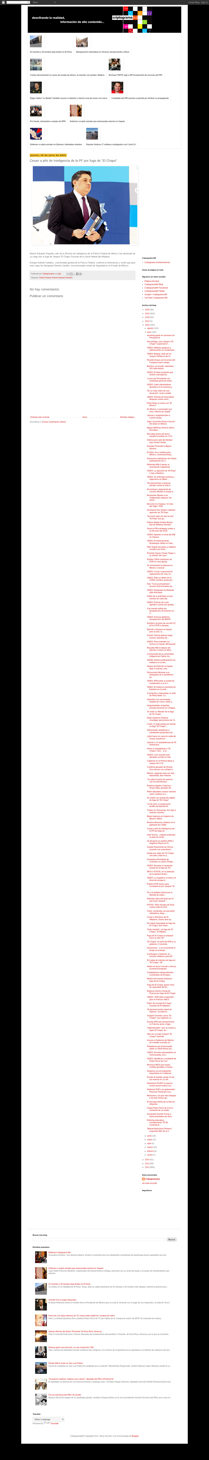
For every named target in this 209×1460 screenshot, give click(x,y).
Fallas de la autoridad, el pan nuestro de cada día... (160, 597)
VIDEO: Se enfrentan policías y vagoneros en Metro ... (160, 478)
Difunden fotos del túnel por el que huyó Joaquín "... (160, 900)
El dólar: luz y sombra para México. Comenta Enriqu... (160, 453)
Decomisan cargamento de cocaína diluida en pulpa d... (160, 490)
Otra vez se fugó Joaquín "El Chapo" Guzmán (159, 1035)
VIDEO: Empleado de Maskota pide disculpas (160, 591)
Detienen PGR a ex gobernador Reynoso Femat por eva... (161, 1090)
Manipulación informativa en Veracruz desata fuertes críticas (102, 52)
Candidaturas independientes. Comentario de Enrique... (160, 973)
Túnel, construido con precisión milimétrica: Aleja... (161, 912)
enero (150, 1155)
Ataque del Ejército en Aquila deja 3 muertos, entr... (160, 667)
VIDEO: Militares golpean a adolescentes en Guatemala (160, 349)
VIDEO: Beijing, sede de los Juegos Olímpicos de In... (159, 355)
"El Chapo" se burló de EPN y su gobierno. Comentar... (161, 943)
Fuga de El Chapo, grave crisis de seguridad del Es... (160, 986)
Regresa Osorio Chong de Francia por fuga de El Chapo (161, 992)
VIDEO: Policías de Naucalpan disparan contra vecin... (160, 398)
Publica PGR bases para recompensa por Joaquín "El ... (161, 886)
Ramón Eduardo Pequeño (62, 278)
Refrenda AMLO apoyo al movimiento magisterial (158, 465)
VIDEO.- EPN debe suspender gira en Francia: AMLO (160, 998)
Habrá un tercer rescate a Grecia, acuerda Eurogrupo (161, 967)
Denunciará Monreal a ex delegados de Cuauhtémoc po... (160, 674)
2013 (147, 1163)
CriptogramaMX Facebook (156, 288)
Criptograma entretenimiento (157, 262)
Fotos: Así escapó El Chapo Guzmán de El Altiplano (159, 1004)
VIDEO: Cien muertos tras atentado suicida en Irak (159, 756)
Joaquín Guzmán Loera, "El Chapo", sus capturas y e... (160, 1016)
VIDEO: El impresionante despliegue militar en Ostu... (160, 542)
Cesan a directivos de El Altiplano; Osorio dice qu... (160, 918)
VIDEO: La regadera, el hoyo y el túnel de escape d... (161, 879)
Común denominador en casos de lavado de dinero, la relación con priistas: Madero (67, 75)
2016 (147, 321)
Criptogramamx (152, 1179)
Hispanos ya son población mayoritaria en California (159, 1072)
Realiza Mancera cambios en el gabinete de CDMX (161, 823)
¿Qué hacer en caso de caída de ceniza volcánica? (161, 737)
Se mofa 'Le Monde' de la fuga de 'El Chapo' (160, 713)
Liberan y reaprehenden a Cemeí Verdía (158, 416)
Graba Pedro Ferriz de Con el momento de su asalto (160, 1109)
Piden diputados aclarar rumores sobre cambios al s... (161, 793)
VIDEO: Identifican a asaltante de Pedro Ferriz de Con (161, 1059)
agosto (150, 328)
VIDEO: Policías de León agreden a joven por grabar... (161, 603)
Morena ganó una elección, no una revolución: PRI (71, 1347)
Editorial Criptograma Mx (59, 1252)
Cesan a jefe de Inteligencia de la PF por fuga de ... (161, 829)
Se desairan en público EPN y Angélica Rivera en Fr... (160, 842)
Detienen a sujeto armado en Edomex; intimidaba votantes (56, 144)
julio (149, 332)
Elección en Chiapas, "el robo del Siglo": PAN (160, 505)
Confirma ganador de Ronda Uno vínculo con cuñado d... (160, 768)
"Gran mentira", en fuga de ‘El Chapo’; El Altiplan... (160, 930)
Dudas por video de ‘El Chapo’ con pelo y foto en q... (160, 854)
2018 (147, 317)
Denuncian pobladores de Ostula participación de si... (161, 459)
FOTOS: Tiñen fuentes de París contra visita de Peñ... (160, 906)
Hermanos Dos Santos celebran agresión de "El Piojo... (161, 511)
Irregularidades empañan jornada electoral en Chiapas (161, 706)
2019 (147, 313)
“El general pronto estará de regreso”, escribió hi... (159, 1010)
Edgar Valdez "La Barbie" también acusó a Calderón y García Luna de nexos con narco (68, 98)
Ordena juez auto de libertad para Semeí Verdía (159, 441)
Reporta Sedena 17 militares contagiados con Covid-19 (111, 144)
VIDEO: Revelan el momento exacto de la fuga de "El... (159, 866)
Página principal (152, 281)
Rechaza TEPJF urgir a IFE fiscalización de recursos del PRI (135, 75)
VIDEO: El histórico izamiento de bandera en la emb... (161, 688)
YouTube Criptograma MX (156, 298)
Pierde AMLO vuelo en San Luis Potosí (65, 1363)
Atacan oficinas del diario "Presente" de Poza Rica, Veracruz (75, 1331)
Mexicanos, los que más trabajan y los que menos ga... (161, 1096)
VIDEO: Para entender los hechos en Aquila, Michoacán (161, 642)
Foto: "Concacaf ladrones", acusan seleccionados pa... (160, 585)
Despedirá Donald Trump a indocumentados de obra (159, 1115)
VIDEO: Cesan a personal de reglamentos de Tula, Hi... (160, 572)
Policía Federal (45, 278)
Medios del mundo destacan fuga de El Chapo (159, 980)
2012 (147, 1167)
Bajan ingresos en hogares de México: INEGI (160, 817)
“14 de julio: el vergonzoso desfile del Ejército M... (158, 805)
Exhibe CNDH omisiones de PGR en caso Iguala (159, 560)
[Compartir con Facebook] (77, 273)
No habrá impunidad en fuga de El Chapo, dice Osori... (161, 924)
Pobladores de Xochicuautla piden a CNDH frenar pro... (160, 1047)
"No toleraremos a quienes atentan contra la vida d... (159, 484)
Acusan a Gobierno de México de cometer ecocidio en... (160, 1041)
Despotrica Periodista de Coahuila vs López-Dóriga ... (161, 860)
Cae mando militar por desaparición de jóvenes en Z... (160, 610)
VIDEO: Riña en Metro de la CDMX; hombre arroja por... (160, 579)
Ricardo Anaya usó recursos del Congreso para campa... (161, 361)
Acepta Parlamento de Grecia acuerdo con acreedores (160, 848)
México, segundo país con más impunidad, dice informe (160, 774)
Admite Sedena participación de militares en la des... (161, 661)
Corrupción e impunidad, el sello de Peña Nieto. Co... (161, 694)
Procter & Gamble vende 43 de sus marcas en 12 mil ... (160, 1078)
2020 (147, 310)
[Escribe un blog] (71, 273)
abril (149, 1143)
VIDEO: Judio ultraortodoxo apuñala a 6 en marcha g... (160, 385)
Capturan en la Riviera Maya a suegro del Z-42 (160, 762)
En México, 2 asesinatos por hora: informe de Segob (159, 410)
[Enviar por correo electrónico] (68, 273)
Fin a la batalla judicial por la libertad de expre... (159, 893)
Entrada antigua (127, 417)
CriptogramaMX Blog (154, 284)
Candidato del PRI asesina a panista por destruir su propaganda (140, 98)
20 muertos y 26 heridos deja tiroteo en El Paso (51, 52)
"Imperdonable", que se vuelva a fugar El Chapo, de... (161, 1029)
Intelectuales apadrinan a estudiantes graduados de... (160, 731)
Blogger (135, 1436)
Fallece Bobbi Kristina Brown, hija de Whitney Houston (160, 523)
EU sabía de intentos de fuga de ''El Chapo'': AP (161, 961)
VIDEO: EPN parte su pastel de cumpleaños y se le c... (160, 682)
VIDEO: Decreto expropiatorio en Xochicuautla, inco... (161, 1053)
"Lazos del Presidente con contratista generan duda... (160, 379)
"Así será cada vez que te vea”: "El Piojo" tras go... (160, 517)
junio (149, 1136)
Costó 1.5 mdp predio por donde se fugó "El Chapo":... (161, 725)
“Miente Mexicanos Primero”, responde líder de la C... (159, 1130)
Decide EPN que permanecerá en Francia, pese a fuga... (160, 1023)
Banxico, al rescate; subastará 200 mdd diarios (160, 367)
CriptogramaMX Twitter (155, 291)
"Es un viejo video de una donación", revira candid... (159, 392)
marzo (150, 1147)
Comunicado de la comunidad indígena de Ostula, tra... (160, 655)
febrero (150, 1151)
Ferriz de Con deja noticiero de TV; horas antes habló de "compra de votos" (81, 1316)
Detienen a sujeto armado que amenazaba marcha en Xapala (97, 121)
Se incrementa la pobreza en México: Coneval (160, 566)
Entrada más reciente (40, 417)
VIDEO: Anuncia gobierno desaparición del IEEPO (159, 618)
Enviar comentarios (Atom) (54, 422)
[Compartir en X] (74, 273)
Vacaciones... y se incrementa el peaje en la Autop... (161, 949)
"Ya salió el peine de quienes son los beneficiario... (160, 780)
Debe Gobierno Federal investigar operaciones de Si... (161, 719)
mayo (150, 1139)
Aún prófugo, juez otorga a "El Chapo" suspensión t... (160, 342)
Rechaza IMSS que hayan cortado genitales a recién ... (160, 1066)
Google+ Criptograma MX (156, 294)
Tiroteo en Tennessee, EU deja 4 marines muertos (161, 811)
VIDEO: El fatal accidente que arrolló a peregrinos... (160, 373)
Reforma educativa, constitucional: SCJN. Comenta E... (157, 1122)
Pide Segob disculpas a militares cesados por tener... (161, 548)
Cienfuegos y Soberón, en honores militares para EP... (160, 955)
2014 (147, 1159)
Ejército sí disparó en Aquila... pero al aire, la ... (160, 630)
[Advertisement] (82, 391)
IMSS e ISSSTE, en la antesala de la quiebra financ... (160, 872)
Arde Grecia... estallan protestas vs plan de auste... (161, 836)
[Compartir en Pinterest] (80, 273)
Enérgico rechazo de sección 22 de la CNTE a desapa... (161, 624)
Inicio (84, 417)
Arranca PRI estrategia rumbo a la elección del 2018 (161, 529)
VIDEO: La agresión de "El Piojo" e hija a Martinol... (161, 472)
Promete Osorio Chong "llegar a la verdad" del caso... (161, 554)
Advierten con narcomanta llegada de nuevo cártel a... (160, 700)
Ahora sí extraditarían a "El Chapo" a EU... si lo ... (158, 750)
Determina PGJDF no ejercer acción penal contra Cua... (160, 1084)
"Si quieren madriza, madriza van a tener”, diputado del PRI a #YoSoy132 (80, 1379)
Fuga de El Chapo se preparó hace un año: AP (160, 937)
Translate (54, 1423)
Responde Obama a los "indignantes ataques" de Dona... (159, 497)
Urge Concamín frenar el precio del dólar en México (161, 422)
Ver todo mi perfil (149, 1183)
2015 (147, 325)
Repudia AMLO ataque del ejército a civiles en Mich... (160, 649)
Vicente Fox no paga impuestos (62, 1300)
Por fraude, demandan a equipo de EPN (48, 121)
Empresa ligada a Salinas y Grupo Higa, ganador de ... (160, 786)
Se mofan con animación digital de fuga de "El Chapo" (161, 799)
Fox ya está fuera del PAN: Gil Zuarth (64, 1395)
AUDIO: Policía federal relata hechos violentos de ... (159, 636)
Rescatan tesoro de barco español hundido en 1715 (159, 435)
